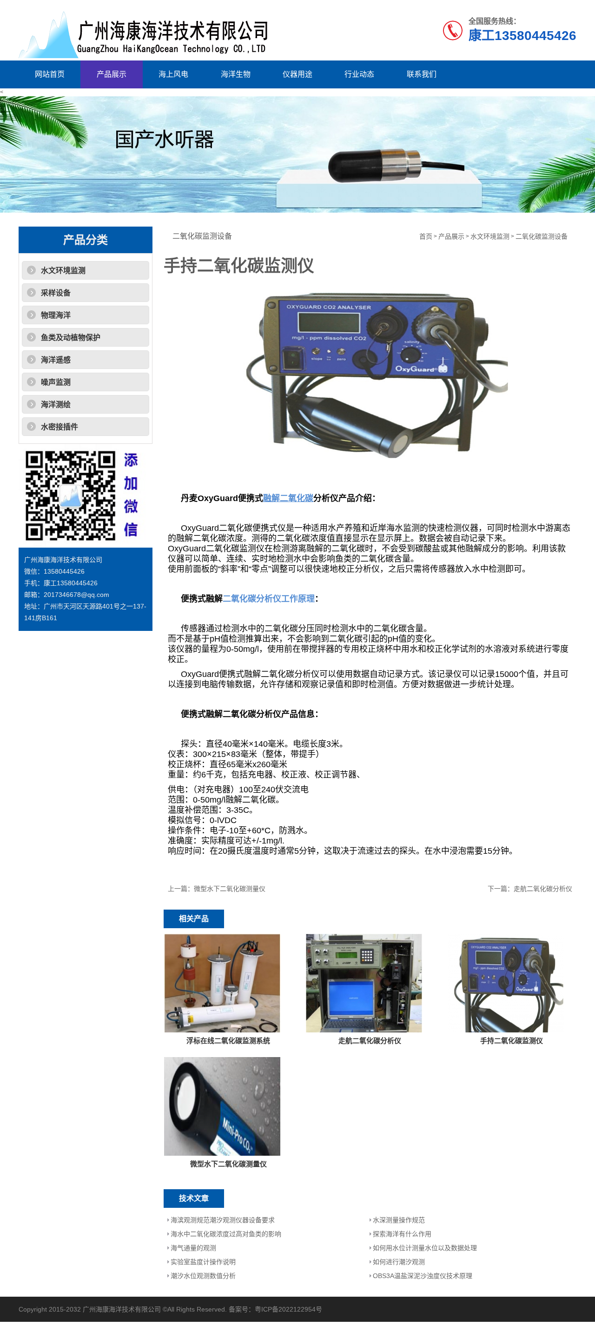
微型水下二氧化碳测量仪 (229, 888)
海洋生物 (236, 74)
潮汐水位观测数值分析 (203, 1275)
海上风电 (173, 74)
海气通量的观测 (193, 1248)
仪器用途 (297, 74)
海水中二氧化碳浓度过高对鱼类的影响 (226, 1234)
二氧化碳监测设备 (542, 236)
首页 (425, 236)
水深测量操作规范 (399, 1220)
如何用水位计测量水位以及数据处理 (425, 1248)
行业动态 (359, 74)
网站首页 (50, 74)
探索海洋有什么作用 (402, 1234)
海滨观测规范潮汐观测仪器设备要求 (223, 1220)
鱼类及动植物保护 (70, 338)
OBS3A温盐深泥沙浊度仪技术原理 (422, 1275)
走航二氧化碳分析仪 (543, 888)
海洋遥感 (56, 360)
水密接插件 (59, 427)
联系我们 (421, 74)
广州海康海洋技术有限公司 (122, 1309)
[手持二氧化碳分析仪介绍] (370, 373)
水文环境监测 (63, 271)
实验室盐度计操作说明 (203, 1262)
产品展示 (111, 74)
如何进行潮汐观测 (399, 1262)
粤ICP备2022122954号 (288, 1309)
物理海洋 (56, 315)
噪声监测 (56, 382)
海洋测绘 (56, 405)
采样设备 (56, 293)
